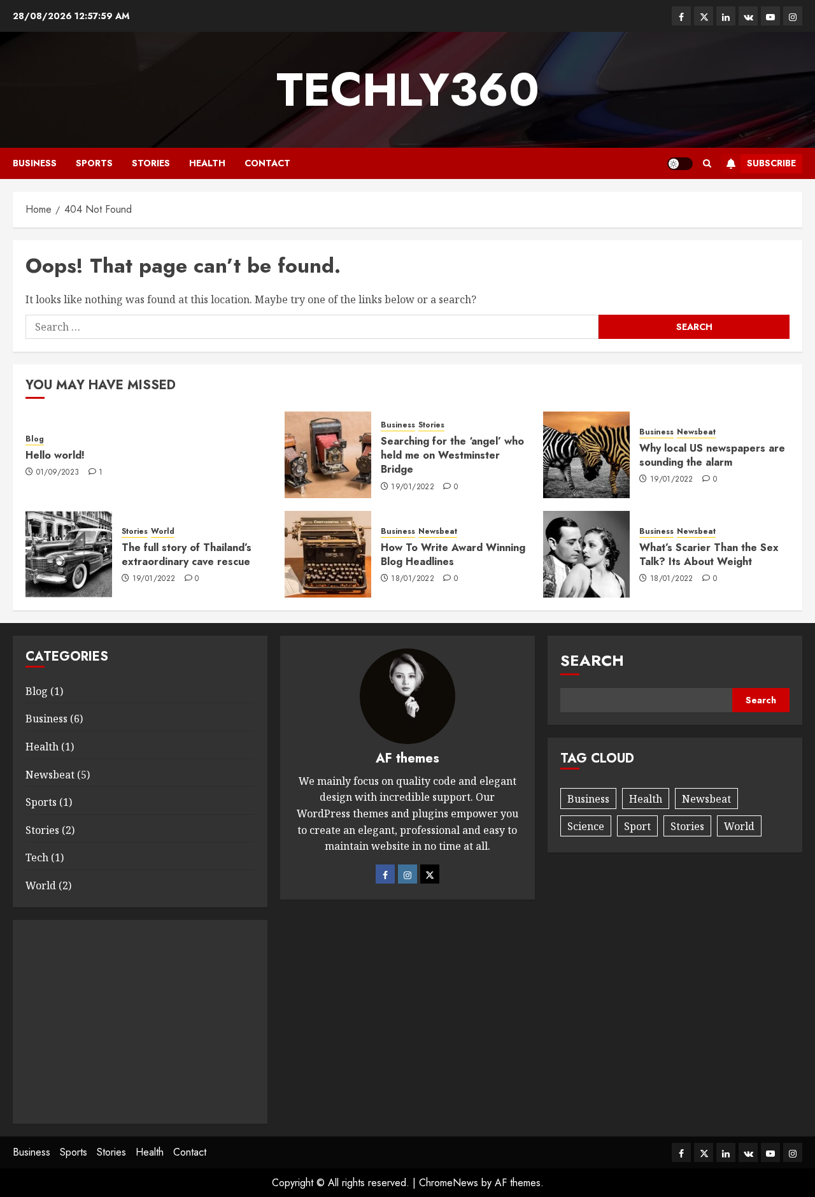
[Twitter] (429, 874)
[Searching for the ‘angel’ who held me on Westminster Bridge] (328, 455)
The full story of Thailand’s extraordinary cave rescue (187, 554)
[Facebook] (385, 874)
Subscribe (771, 163)
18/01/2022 (412, 579)
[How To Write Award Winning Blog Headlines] (328, 554)
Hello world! (55, 455)
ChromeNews (448, 1182)
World (162, 531)
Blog (34, 439)
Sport (637, 826)
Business (35, 163)
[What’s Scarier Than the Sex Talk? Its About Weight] (586, 554)
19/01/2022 (412, 487)
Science (585, 826)
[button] (707, 163)
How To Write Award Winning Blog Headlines (453, 554)
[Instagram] (407, 874)
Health (207, 163)
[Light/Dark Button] (680, 163)
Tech (36, 857)
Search (592, 660)
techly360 (407, 90)
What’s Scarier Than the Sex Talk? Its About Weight (709, 554)
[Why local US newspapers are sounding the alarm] (586, 455)
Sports (94, 163)
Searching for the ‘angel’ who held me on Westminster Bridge (452, 455)
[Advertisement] (140, 1022)
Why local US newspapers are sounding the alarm (712, 455)
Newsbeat (696, 432)
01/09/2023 (58, 473)
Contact (267, 163)
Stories (151, 163)
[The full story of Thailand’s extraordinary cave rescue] (68, 554)
